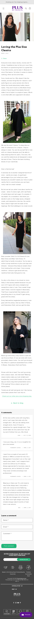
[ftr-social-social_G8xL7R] (16, 603)
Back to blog (18, 403)
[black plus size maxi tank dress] (17, 254)
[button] (3, 8)
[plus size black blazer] (17, 353)
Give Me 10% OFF (24, 559)
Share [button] (5, 58)
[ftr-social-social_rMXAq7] (13, 603)
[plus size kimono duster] (17, 143)
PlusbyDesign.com (21, 578)
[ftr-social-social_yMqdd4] (20, 603)
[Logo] (17, 597)
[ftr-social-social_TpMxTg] (18, 603)
